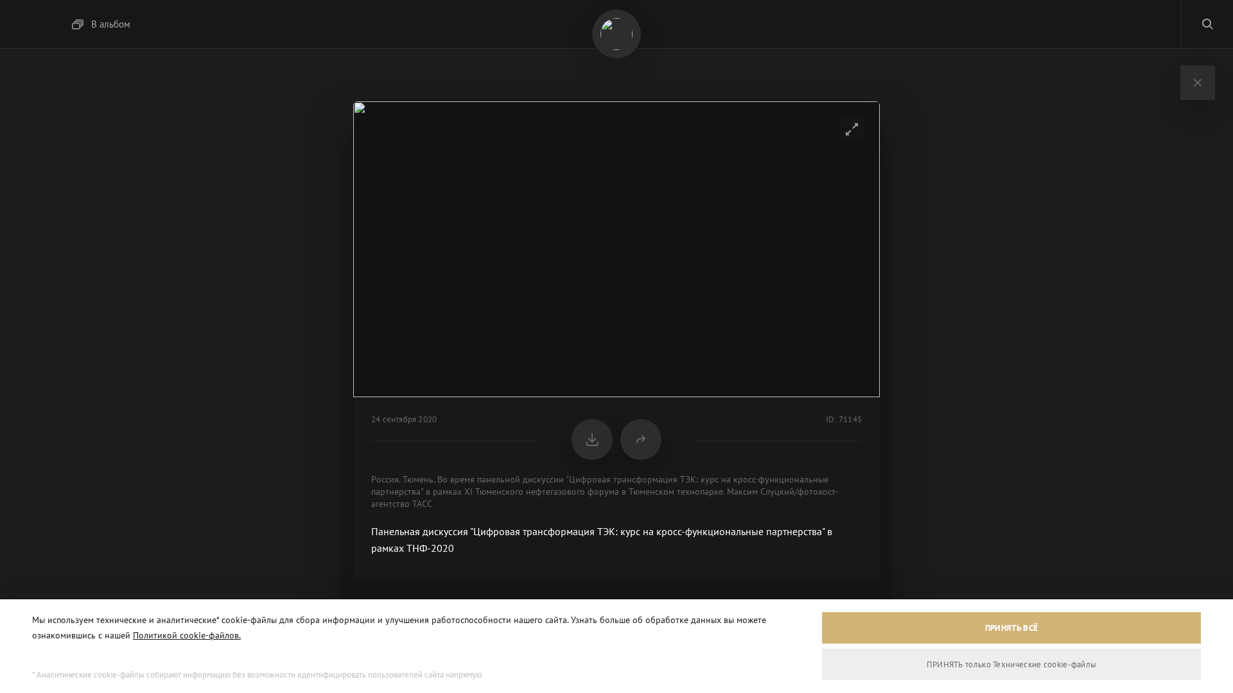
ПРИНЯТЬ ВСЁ (1011, 627)
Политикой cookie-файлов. (187, 635)
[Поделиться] (640, 439)
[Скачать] (592, 439)
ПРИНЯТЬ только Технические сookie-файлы (1012, 664)
